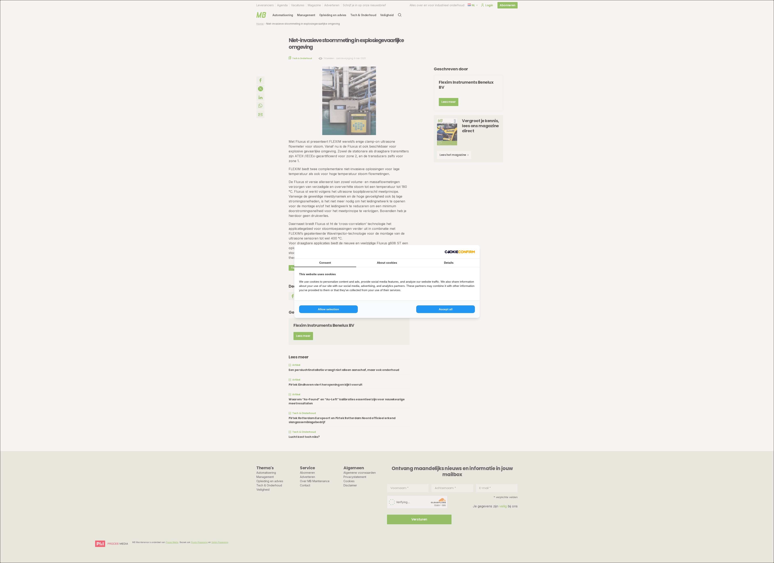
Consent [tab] (325, 262)
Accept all (446, 309)
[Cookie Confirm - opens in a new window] (460, 252)
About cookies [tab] (387, 262)
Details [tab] (449, 262)
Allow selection (328, 309)
